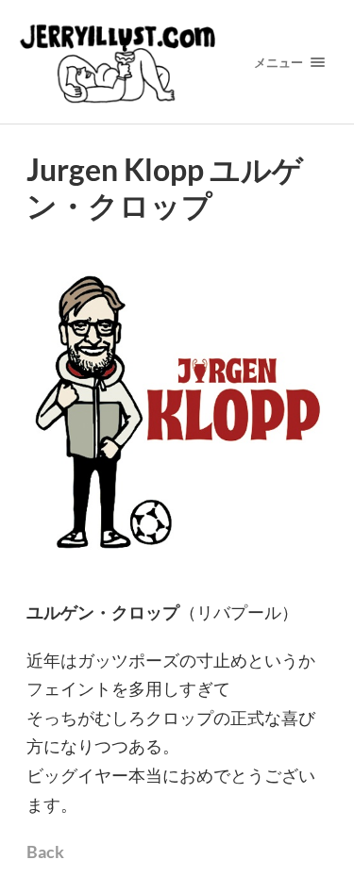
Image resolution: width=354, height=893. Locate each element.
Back (45, 851)
